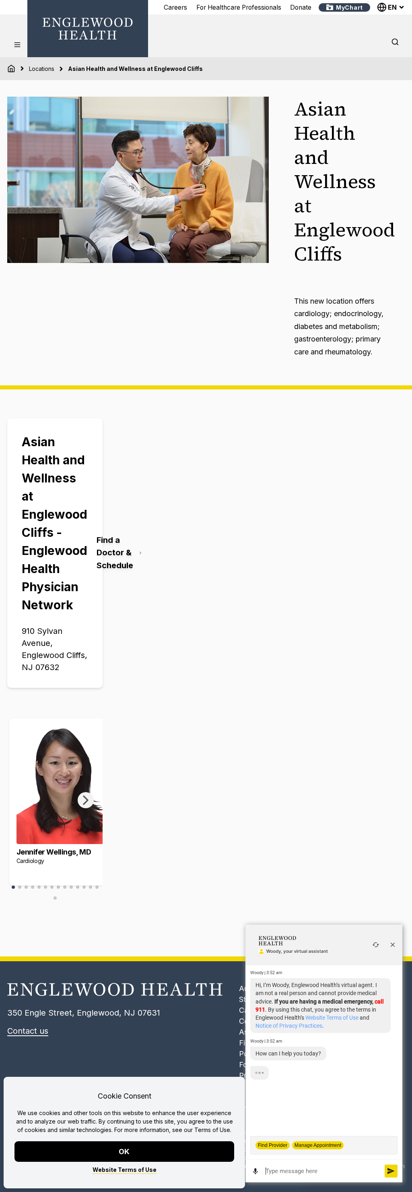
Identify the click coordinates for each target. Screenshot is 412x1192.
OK (124, 1151)
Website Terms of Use (125, 1169)
